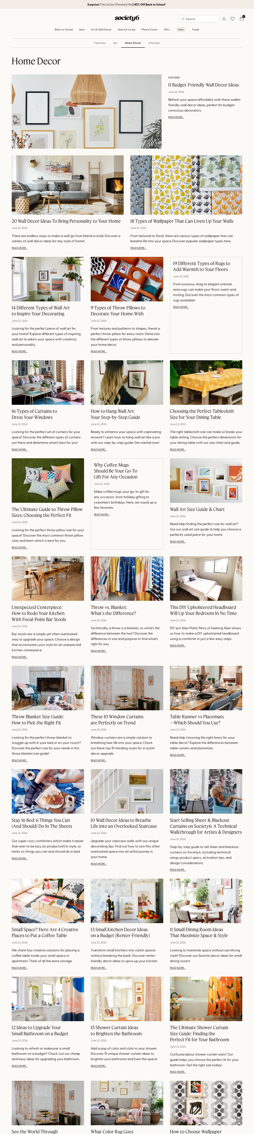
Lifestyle (154, 43)
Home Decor (133, 43)
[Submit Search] (183, 19)
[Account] (223, 18)
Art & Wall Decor (101, 29)
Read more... (176, 117)
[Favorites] (232, 18)
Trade (195, 29)
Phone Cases (149, 29)
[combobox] (199, 18)
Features (100, 43)
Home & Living (126, 29)
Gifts (167, 29)
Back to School (64, 29)
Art (115, 43)
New (82, 29)
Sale (181, 29)
